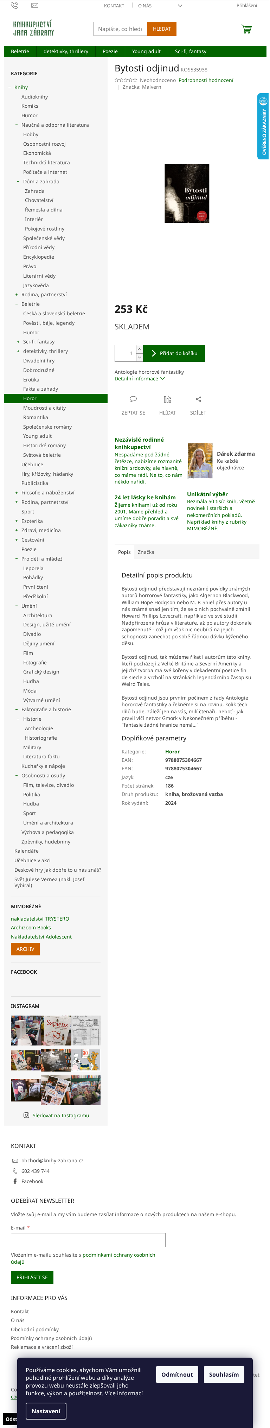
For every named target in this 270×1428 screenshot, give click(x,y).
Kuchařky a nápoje (43, 766)
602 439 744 (35, 1171)
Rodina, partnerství (44, 294)
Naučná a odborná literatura (55, 124)
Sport (27, 511)
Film (28, 653)
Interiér (34, 219)
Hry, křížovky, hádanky (47, 473)
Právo (29, 266)
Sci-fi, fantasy (38, 341)
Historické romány (44, 445)
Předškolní (35, 596)
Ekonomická (37, 153)
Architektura (37, 615)
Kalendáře (26, 850)
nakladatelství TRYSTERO (40, 918)
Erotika (31, 379)
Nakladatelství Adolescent (41, 936)
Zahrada (35, 191)
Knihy (21, 87)
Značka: (142, 86)
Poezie (29, 549)
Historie (32, 718)
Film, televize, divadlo (48, 785)
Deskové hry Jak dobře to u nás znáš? (57, 869)
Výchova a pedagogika (47, 832)
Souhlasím (224, 1374)
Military (32, 747)
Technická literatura (46, 162)
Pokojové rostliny (44, 228)
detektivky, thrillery (45, 351)
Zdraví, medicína (41, 530)
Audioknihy (34, 96)
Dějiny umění (38, 643)
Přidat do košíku (179, 353)
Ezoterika (32, 521)
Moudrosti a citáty (44, 407)
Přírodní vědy (38, 247)
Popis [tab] (124, 552)
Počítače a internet (45, 172)
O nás (145, 5)
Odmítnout (177, 1374)
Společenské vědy (44, 238)
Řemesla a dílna (44, 209)
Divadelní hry (38, 360)
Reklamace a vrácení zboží (42, 1347)
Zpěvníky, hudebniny (45, 841)
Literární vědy (39, 275)
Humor (29, 115)
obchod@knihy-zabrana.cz (52, 1160)
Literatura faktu (41, 756)
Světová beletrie (42, 454)
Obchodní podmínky (35, 1329)
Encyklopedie (38, 256)
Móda (30, 690)
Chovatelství (39, 200)
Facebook (32, 1181)
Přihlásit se (32, 1277)
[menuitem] (20, 51)
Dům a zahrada (41, 181)
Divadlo (32, 634)
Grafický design (41, 671)
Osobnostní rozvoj (44, 143)
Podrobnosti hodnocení (206, 80)
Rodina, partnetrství (45, 502)
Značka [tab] (146, 552)
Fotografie (35, 662)
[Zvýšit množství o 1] (139, 349)
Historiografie (41, 737)
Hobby (30, 134)
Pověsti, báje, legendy (49, 323)
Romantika (35, 417)
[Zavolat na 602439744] (21, 5)
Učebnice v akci (32, 860)
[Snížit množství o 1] (139, 357)
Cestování (32, 539)
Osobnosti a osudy (43, 775)
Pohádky (33, 577)
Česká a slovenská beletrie (54, 313)
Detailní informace (136, 378)
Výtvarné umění (41, 700)
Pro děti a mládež (42, 558)
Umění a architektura (48, 822)
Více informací (124, 1393)
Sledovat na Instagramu (61, 1115)
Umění (29, 605)
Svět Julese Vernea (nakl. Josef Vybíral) (49, 882)
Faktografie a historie (46, 709)
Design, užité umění (47, 624)
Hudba (31, 681)
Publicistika (34, 483)
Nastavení (46, 1411)
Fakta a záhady (40, 388)
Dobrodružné (38, 370)
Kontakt (114, 5)
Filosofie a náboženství (48, 492)
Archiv (25, 949)
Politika (31, 794)
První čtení (35, 586)
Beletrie (30, 304)
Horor (30, 398)
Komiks (29, 105)
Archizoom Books (31, 927)
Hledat (162, 28)
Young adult (37, 435)
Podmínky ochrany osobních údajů (51, 1338)
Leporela (33, 568)
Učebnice (32, 464)
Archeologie (39, 728)
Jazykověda (36, 285)
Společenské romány (47, 426)
